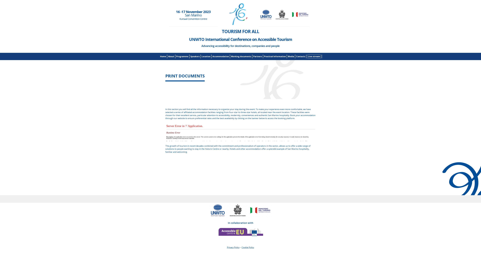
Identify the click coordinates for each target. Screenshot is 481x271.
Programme (182, 56)
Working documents (241, 56)
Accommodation (220, 56)
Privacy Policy (233, 247)
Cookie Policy (248, 247)
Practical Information (275, 56)
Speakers (195, 56)
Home (163, 56)
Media (291, 56)
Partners (257, 56)
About (171, 56)
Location (206, 56)
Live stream (314, 56)
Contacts (300, 56)
